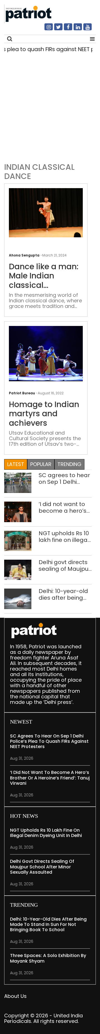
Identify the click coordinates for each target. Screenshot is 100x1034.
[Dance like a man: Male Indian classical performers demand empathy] (46, 212)
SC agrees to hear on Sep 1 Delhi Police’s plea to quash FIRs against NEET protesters (65, 478)
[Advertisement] (50, 106)
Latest (15, 464)
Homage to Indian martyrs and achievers (44, 414)
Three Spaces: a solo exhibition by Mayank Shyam (48, 958)
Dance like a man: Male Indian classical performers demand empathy (44, 276)
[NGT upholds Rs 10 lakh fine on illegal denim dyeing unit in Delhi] (17, 540)
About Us (15, 996)
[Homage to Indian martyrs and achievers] (46, 353)
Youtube (84, 29)
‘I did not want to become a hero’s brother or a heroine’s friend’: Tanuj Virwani (62, 507)
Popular (40, 464)
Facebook (65, 29)
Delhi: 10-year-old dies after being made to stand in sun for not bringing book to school (63, 594)
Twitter (55, 29)
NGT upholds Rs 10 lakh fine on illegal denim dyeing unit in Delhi (64, 536)
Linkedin (74, 29)
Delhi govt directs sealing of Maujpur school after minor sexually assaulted (65, 565)
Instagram (45, 29)
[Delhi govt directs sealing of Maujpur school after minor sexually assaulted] (17, 569)
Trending (69, 464)
